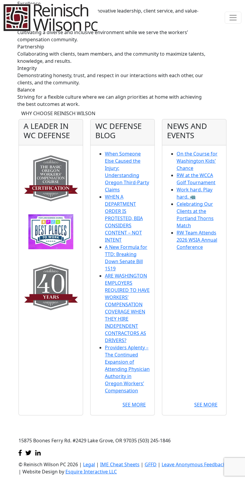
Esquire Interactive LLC (91, 471)
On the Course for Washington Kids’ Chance (197, 160)
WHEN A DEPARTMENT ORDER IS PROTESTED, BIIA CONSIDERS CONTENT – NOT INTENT (124, 218)
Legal (89, 464)
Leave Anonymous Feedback (194, 464)
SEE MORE (134, 404)
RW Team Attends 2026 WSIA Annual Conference (197, 239)
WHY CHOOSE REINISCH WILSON (58, 113)
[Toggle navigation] (233, 18)
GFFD (151, 464)
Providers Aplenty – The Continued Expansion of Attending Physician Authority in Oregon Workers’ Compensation (127, 369)
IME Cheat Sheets (120, 464)
